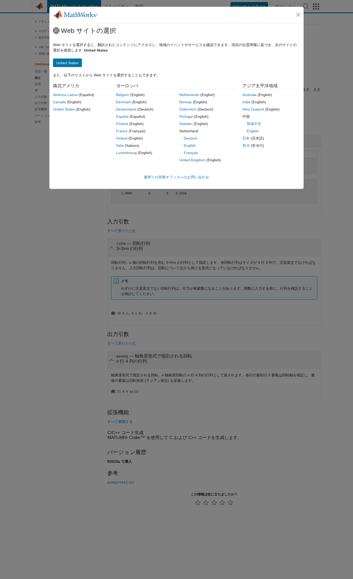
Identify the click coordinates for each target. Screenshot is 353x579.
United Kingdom (192, 160)
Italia (120, 145)
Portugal (186, 116)
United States (64, 109)
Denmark (123, 102)
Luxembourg (126, 153)
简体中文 (254, 124)
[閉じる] (298, 14)
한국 (246, 145)
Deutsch (190, 138)
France (122, 131)
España (122, 116)
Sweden (186, 124)
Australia (249, 95)
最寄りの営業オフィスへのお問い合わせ (176, 177)
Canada (59, 102)
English (190, 145)
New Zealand (253, 109)
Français (191, 153)
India (246, 102)
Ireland (121, 138)
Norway (185, 102)
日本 (246, 138)
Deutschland (126, 109)
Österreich (187, 109)
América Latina (65, 95)
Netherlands (189, 95)
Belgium (122, 95)
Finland (122, 124)
